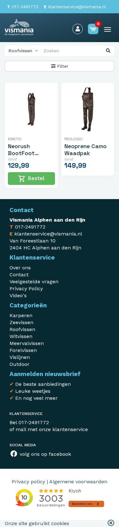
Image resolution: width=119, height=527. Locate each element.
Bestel (31, 178)
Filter (62, 66)
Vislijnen (20, 357)
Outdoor (20, 364)
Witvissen (21, 336)
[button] (111, 523)
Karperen (21, 315)
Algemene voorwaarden (78, 482)
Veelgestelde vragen (34, 282)
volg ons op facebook (44, 454)
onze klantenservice (63, 429)
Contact (19, 275)
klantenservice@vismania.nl (75, 6)
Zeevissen (21, 322)
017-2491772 (22, 6)
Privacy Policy (26, 288)
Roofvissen (22, 329)
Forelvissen (23, 350)
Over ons (20, 268)
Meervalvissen (27, 343)
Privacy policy (28, 482)
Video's (18, 295)
